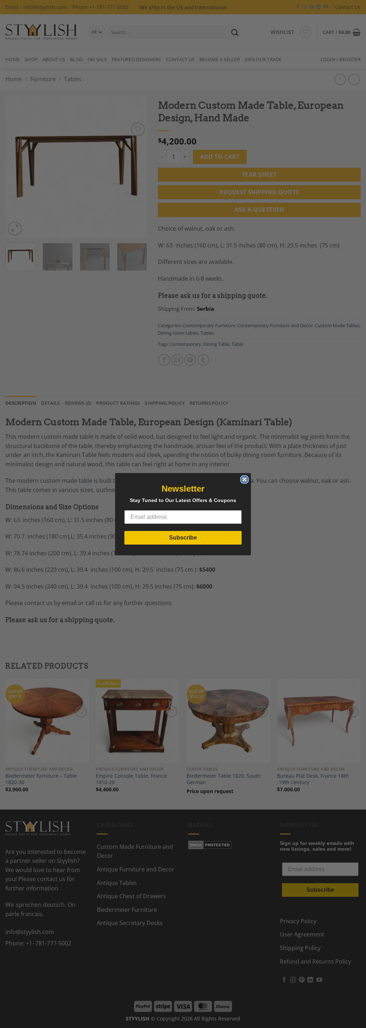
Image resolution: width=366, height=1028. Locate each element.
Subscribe (183, 538)
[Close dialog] (244, 479)
